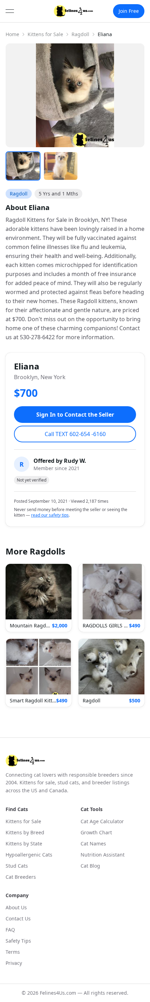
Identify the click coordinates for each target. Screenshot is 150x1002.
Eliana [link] (105, 34)
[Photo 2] (60, 166)
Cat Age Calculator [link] (102, 821)
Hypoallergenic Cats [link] (29, 854)
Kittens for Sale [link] (23, 821)
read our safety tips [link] (50, 515)
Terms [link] (13, 952)
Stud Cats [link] (17, 865)
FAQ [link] (10, 929)
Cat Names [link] (93, 843)
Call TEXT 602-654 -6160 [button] (75, 434)
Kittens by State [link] (24, 843)
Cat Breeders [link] (21, 877)
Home (12, 34)
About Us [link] (16, 907)
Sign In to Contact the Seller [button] (75, 414)
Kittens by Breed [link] (25, 832)
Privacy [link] (14, 963)
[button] (39, 598)
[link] (73, 11)
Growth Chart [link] (96, 832)
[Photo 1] (23, 166)
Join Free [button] (129, 11)
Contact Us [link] (18, 918)
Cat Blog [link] (90, 865)
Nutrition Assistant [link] (103, 854)
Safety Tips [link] (18, 940)
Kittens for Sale (45, 34)
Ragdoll (80, 34)
